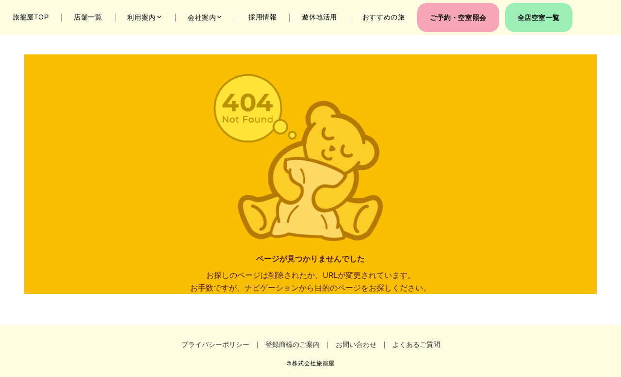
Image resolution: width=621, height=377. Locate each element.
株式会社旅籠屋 (313, 363)
